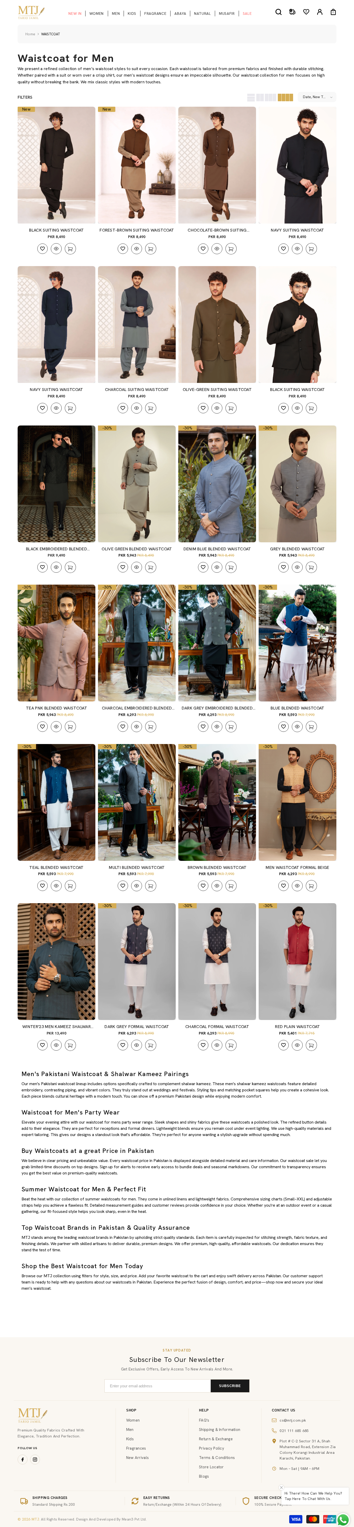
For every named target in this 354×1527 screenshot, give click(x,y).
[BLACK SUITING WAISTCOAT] (56, 165)
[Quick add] (70, 248)
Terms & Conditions (217, 1457)
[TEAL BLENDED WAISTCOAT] (56, 802)
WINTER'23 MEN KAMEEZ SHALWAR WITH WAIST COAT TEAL (56, 1027)
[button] (250, 97)
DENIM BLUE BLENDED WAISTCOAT (217, 549)
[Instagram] (35, 1459)
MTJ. (35, 1519)
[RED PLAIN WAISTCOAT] (297, 961)
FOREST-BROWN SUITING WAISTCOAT (137, 230)
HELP (204, 1410)
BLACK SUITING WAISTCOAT (56, 230)
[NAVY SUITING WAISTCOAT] (297, 165)
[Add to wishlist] (42, 249)
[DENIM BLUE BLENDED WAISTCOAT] (217, 483)
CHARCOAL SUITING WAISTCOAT (137, 389)
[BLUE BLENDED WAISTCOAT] (297, 643)
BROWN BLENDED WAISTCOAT (217, 867)
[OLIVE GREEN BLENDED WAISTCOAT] (137, 483)
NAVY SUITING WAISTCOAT (297, 230)
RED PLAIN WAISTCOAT (297, 1026)
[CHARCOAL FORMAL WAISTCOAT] (217, 961)
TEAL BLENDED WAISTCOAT (56, 867)
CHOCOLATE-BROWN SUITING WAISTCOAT (217, 230)
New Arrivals (137, 1457)
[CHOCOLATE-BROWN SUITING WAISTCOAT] (217, 165)
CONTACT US (283, 1410)
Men (130, 1429)
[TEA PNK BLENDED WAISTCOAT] (56, 643)
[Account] (320, 12)
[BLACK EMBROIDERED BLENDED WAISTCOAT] (56, 483)
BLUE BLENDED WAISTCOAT (297, 708)
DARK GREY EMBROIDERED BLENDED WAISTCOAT (217, 708)
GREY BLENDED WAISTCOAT (297, 549)
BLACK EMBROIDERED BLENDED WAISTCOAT (56, 549)
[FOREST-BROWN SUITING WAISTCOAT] (137, 165)
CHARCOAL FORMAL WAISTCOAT (217, 1026)
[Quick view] (56, 249)
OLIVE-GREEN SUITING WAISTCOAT (217, 389)
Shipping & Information (219, 1429)
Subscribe (230, 1386)
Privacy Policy (211, 1448)
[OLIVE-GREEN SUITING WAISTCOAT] (217, 324)
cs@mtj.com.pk (293, 1420)
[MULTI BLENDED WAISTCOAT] (137, 802)
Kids (130, 1439)
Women (133, 1420)
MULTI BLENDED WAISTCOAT (137, 867)
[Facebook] (22, 1459)
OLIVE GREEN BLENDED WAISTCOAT (137, 549)
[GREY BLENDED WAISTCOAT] (297, 483)
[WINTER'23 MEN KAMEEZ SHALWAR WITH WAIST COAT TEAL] (56, 961)
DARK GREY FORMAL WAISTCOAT (136, 1026)
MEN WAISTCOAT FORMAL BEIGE (297, 867)
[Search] (278, 12)
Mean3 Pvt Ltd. (134, 1519)
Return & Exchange (216, 1439)
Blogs (204, 1476)
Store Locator (211, 1467)
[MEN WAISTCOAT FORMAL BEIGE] (297, 802)
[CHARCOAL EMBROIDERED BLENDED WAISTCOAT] (137, 643)
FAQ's (204, 1420)
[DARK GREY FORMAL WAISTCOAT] (137, 961)
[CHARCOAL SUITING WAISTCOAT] (137, 324)
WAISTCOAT (50, 34)
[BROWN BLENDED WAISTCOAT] (217, 802)
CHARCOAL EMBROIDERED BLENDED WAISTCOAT (137, 708)
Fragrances (136, 1448)
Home (30, 34)
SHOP (131, 1410)
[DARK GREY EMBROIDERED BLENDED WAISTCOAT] (217, 643)
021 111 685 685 (294, 1430)
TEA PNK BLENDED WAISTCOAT (56, 708)
